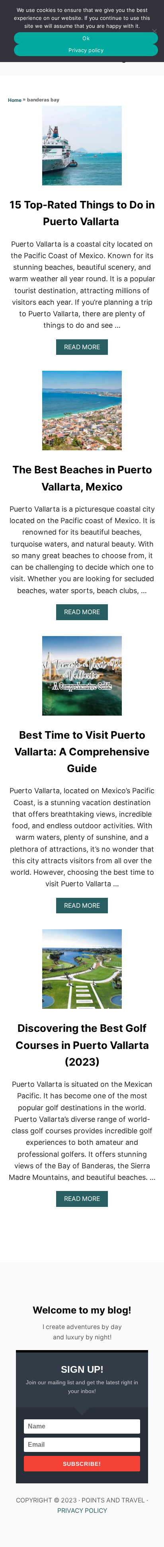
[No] (154, 31)
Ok (86, 38)
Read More (84, 349)
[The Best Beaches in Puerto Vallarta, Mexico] (82, 414)
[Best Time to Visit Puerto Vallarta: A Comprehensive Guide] (82, 679)
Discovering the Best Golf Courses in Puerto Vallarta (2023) (82, 1045)
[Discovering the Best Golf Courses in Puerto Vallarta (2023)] (82, 972)
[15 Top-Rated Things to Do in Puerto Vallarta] (82, 149)
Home (14, 100)
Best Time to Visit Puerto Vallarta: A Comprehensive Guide (82, 752)
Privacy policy (85, 50)
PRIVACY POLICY (82, 1510)
